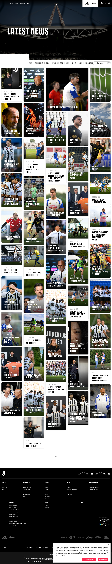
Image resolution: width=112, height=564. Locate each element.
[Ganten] (106, 537)
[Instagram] (83, 473)
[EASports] (72, 538)
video (28, 3)
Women (67, 63)
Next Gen (74, 63)
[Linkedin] (104, 473)
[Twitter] (96, 473)
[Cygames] (80, 537)
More (56, 457)
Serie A (47, 63)
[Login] (109, 4)
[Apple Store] (104, 520)
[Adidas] (87, 3)
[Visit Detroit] (89, 537)
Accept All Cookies (103, 559)
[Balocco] (97, 537)
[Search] (102, 4)
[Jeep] (94, 3)
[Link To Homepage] (56, 3)
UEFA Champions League (57, 63)
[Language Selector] (8, 548)
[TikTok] (100, 473)
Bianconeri (22, 3)
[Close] (108, 545)
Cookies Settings (89, 559)
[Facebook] (79, 473)
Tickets (11, 3)
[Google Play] (104, 524)
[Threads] (87, 473)
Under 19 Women (89, 63)
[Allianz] (64, 537)
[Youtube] (92, 473)
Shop (16, 3)
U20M (80, 63)
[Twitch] (109, 473)
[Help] (105, 4)
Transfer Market (39, 63)
